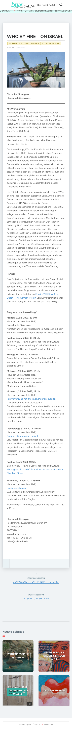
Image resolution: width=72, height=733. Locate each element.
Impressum (48, 724)
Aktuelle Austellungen (24, 43)
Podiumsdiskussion (17, 488)
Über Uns (37, 724)
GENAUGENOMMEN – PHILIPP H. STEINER (36, 581)
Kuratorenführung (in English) (22, 436)
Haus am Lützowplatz (16, 47)
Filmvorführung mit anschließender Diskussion (31, 398)
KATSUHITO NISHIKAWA (36, 598)
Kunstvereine (51, 43)
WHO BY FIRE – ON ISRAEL (35, 37)
